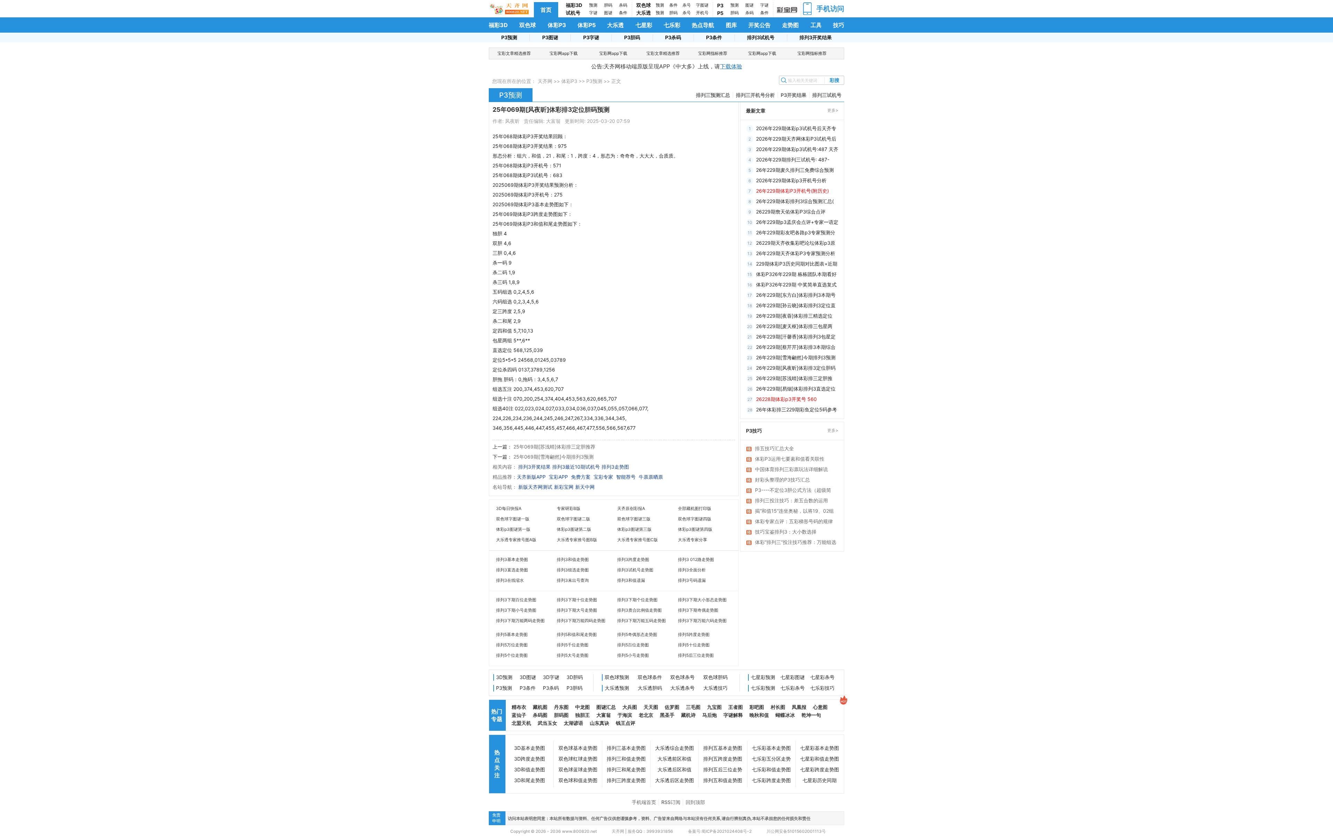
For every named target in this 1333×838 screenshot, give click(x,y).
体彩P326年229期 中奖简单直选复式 (796, 284)
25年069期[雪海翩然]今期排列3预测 (553, 457)
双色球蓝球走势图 (578, 769)
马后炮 (709, 715)
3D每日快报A (508, 508)
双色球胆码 (715, 677)
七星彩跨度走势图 (819, 769)
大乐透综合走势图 (674, 748)
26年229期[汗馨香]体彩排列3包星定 (796, 337)
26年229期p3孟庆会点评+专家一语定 (797, 222)
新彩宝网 (563, 487)
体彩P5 (587, 25)
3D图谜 (528, 677)
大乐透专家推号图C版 (637, 539)
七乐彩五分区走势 (771, 759)
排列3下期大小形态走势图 (702, 599)
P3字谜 (591, 37)
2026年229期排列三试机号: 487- (792, 159)
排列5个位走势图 (512, 655)
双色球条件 (650, 677)
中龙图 (582, 707)
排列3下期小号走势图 (516, 610)
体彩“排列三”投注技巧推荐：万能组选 (795, 542)
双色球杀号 (682, 677)
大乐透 (643, 13)
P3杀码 (673, 37)
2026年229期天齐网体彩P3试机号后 (796, 139)
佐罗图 (672, 707)
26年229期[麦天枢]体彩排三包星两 (794, 326)
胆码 (608, 5)
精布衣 (519, 707)
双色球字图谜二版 (573, 518)
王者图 (735, 707)
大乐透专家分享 (692, 539)
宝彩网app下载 (564, 53)
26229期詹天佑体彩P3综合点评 (790, 212)
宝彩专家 (603, 477)
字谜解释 (733, 715)
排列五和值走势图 (722, 780)
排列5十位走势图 (694, 644)
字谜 (593, 12)
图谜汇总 (606, 707)
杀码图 (540, 715)
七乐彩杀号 (792, 688)
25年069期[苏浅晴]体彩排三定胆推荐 (554, 447)
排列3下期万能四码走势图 (581, 620)
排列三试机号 (826, 95)
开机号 (702, 12)
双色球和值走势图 (578, 780)
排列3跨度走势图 (633, 559)
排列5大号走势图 (572, 655)
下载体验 (731, 66)
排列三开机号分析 (755, 95)
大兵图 (629, 707)
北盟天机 (521, 723)
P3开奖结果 (793, 95)
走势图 (790, 25)
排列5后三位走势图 (696, 655)
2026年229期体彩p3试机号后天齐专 (796, 128)
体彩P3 (557, 25)
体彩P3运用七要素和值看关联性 (789, 459)
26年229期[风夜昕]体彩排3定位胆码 (796, 368)
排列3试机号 (760, 37)
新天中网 (585, 487)
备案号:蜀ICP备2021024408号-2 (720, 831)
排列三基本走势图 (626, 748)
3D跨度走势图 (529, 759)
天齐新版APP (531, 477)
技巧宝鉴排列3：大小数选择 (785, 532)
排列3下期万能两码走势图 (520, 620)
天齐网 (545, 81)
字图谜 (702, 5)
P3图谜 (550, 37)
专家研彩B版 (568, 508)
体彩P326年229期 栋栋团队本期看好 (796, 274)
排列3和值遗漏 (631, 580)
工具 (816, 25)
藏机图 (540, 707)
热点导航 (703, 25)
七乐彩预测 (763, 688)
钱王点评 (625, 723)
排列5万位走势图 (512, 644)
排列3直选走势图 (512, 569)
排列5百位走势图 (633, 644)
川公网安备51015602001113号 (795, 831)
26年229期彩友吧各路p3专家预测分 (795, 232)
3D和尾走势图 (529, 780)
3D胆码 (575, 677)
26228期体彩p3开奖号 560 (786, 399)
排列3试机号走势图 (635, 569)
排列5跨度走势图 (694, 634)
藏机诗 (688, 715)
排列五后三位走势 (722, 769)
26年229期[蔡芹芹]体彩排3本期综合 (796, 347)
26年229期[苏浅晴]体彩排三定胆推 (794, 378)
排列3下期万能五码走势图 (641, 620)
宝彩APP (558, 477)
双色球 (643, 5)
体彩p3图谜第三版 (634, 529)
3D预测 (504, 677)
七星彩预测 (763, 677)
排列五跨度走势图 (722, 759)
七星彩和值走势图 (819, 759)
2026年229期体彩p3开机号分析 (791, 180)
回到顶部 (695, 802)
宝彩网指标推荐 (712, 53)
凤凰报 (799, 707)
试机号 (573, 13)
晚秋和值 (759, 715)
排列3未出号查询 (573, 580)
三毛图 (693, 707)
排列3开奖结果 (815, 37)
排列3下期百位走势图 (516, 599)
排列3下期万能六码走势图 (702, 620)
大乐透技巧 (715, 688)
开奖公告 (759, 25)
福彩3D (574, 5)
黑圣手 (667, 715)
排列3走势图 (615, 467)
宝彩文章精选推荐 (514, 53)
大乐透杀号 (682, 688)
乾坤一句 (811, 715)
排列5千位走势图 (572, 644)
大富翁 (603, 715)
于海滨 (625, 715)
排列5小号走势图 (633, 655)
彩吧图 (756, 707)
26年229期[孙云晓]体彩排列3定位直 (796, 305)
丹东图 (561, 707)
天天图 (651, 707)
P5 (720, 13)
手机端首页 (644, 802)
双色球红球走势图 (578, 759)
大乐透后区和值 (674, 769)
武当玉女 (547, 723)
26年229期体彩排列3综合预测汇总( (795, 201)
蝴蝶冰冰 (785, 715)
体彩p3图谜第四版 (695, 529)
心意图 (820, 707)
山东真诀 (599, 723)
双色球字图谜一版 (512, 518)
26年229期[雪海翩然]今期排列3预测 (796, 357)
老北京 (646, 715)
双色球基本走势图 (578, 748)
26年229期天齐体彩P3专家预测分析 (795, 253)
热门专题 (496, 715)
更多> (832, 110)
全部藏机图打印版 (694, 508)
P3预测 (509, 37)
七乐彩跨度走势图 (771, 780)
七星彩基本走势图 (819, 748)
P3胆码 (632, 37)
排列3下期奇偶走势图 (698, 610)
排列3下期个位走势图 (637, 599)
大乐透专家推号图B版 (577, 539)
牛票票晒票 (651, 477)
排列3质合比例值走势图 (639, 610)
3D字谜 (551, 677)
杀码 (623, 5)
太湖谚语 (573, 723)
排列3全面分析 (692, 569)
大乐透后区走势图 (674, 780)
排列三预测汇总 (713, 95)
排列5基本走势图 (512, 634)
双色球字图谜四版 (694, 518)
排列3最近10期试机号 (576, 467)
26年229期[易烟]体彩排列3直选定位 (796, 389)
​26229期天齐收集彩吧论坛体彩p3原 (795, 243)
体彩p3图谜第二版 (574, 529)
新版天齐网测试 (535, 487)
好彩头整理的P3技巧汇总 (782, 480)
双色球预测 (617, 677)
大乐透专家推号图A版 (516, 539)
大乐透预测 (617, 688)
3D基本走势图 (529, 748)
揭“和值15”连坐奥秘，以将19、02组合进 (794, 511)
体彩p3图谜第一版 (513, 529)
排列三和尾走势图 (626, 769)
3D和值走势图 (529, 769)
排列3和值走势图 (573, 559)
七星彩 (644, 25)
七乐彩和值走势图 (771, 769)
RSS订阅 (670, 802)
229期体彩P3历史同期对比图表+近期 (796, 264)
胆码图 (561, 715)
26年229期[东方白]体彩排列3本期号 (796, 295)
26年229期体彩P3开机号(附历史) (792, 191)
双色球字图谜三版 (634, 518)
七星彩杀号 (822, 677)
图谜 (608, 12)
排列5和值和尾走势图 (577, 634)
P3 (720, 5)
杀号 (686, 5)
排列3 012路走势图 (696, 559)
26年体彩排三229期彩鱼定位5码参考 (796, 409)
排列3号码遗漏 (692, 580)
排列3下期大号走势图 (577, 610)
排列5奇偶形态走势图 (637, 634)
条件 (623, 12)
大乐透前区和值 (674, 759)
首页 (546, 9)
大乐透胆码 (650, 688)
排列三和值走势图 (626, 759)
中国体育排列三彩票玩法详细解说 (791, 469)
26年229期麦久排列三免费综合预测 (795, 170)
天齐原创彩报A (631, 508)
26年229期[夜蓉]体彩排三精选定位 (794, 316)
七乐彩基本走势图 (771, 748)
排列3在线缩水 (510, 580)
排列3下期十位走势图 (577, 599)
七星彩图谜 (792, 677)
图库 (731, 25)
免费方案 (580, 477)
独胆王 (582, 715)
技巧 (838, 25)
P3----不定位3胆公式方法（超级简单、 (793, 490)
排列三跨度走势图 (626, 780)
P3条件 (714, 37)
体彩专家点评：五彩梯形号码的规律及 (794, 521)
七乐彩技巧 (822, 688)
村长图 (778, 707)
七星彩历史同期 (820, 780)
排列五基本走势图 (722, 748)
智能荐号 (626, 477)
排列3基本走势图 (512, 559)
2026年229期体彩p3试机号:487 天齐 (797, 149)
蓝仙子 (519, 715)
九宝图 (714, 707)
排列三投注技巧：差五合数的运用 (791, 500)
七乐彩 (672, 25)
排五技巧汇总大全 (774, 448)
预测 (593, 5)
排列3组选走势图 (573, 569)
